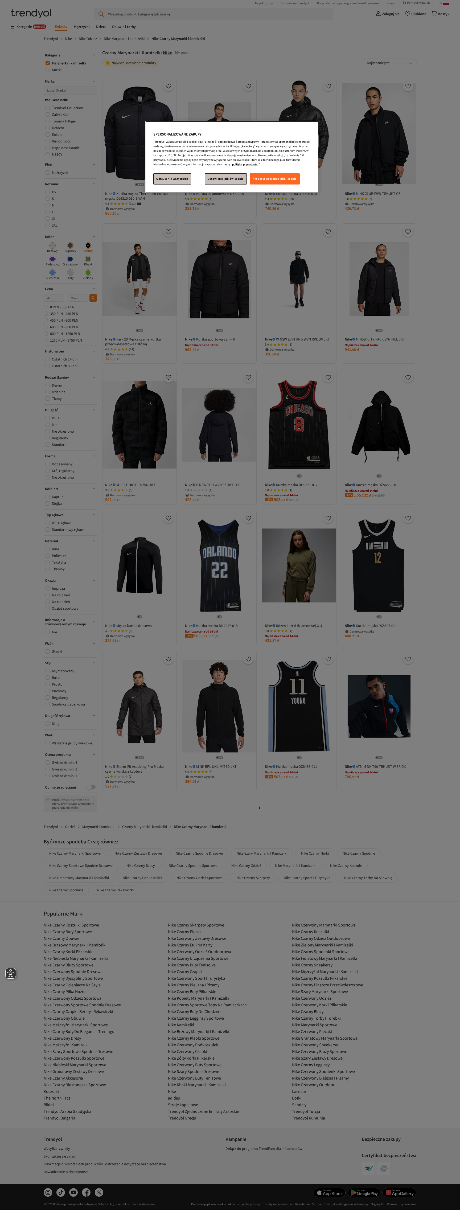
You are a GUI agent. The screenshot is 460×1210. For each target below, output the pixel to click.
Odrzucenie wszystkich (172, 179)
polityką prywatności (245, 164)
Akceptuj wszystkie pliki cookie (275, 179)
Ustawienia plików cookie (226, 179)
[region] (231, 157)
